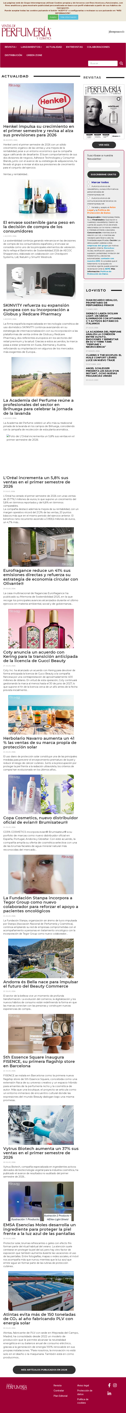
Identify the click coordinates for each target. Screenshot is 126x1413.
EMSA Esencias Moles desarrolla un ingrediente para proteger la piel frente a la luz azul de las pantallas (39, 1229)
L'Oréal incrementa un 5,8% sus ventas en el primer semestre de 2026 (36, 482)
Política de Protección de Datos (99, 272)
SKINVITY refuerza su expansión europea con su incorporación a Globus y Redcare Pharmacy (36, 309)
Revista (10, 46)
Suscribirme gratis (103, 174)
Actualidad (54, 46)
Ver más (104, 144)
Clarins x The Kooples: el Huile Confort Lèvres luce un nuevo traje (104, 358)
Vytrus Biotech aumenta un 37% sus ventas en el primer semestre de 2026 (41, 1153)
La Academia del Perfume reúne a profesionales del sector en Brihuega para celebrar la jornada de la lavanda (38, 407)
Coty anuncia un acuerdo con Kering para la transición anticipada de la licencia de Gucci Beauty (40, 656)
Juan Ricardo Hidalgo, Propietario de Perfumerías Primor (102, 303)
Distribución (13, 55)
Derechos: (109, 248)
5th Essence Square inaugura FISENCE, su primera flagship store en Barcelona (39, 1061)
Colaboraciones (98, 46)
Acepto (53, 17)
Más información (68, 17)
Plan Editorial (60, 1395)
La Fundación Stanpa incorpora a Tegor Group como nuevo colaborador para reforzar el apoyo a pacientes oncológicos (40, 904)
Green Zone (34, 55)
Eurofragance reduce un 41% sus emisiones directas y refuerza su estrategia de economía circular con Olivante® (40, 577)
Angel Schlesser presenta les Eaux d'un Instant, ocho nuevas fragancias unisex (102, 372)
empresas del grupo (97, 245)
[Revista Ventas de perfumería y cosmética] (109, 1385)
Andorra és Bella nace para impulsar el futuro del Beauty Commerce (40, 984)
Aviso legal (83, 1385)
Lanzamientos (30, 46)
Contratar (59, 1390)
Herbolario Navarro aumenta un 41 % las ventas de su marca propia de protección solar (39, 742)
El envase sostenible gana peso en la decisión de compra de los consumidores (39, 227)
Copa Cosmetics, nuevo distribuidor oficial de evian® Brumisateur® (40, 820)
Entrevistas (74, 46)
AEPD (107, 269)
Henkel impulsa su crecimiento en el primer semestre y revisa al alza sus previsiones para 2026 (38, 131)
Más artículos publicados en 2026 (44, 1369)
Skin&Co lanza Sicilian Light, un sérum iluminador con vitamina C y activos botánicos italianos (103, 318)
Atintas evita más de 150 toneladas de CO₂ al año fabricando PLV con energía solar (39, 1319)
